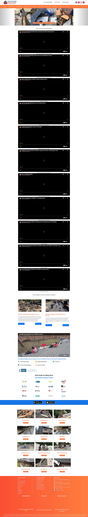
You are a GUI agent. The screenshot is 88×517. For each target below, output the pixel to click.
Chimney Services (48, 6)
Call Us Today (32, 370)
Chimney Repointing (40, 484)
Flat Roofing (20, 492)
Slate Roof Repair (33, 6)
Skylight (19, 488)
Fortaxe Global (82, 515)
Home (5, 6)
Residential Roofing (19, 6)
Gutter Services (55, 6)
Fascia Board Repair (40, 485)
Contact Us (67, 6)
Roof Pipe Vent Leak (40, 488)
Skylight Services (40, 6)
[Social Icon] (37, 382)
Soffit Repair (38, 482)
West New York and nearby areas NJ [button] (62, 509)
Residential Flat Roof (40, 479)
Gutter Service (20, 484)
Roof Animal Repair (39, 481)
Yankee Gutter (61, 6)
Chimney (19, 487)
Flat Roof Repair (26, 6)
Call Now (22, 323)
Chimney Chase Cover (40, 487)
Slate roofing (20, 485)
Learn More (26, 422)
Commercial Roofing (11, 6)
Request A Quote (37, 323)
